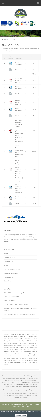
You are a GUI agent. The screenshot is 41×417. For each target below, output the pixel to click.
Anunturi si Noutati (9, 250)
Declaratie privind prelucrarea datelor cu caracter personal (19, 314)
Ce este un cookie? (21, 415)
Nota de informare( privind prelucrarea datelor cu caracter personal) (20, 309)
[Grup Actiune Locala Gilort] (20, 18)
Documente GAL (8, 261)
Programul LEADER (9, 277)
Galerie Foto (7, 281)
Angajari (6, 265)
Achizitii (6, 253)
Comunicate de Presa (9, 257)
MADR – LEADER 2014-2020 (11, 297)
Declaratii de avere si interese (12, 269)
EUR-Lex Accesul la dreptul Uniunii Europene (16, 305)
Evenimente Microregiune (11, 273)
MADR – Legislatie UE (9, 301)
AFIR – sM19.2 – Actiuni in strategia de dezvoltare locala (19, 293)
